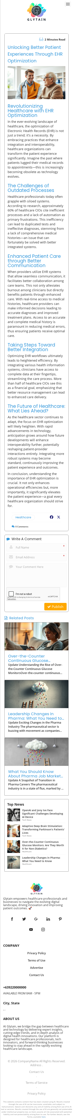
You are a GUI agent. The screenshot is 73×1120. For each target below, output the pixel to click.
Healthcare (23, 517)
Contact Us (36, 1072)
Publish (57, 606)
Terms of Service (36, 1083)
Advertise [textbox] (36, 967)
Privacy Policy (36, 1093)
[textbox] (36, 903)
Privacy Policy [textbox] (36, 953)
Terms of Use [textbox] (36, 960)
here (44, 1117)
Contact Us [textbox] (36, 975)
